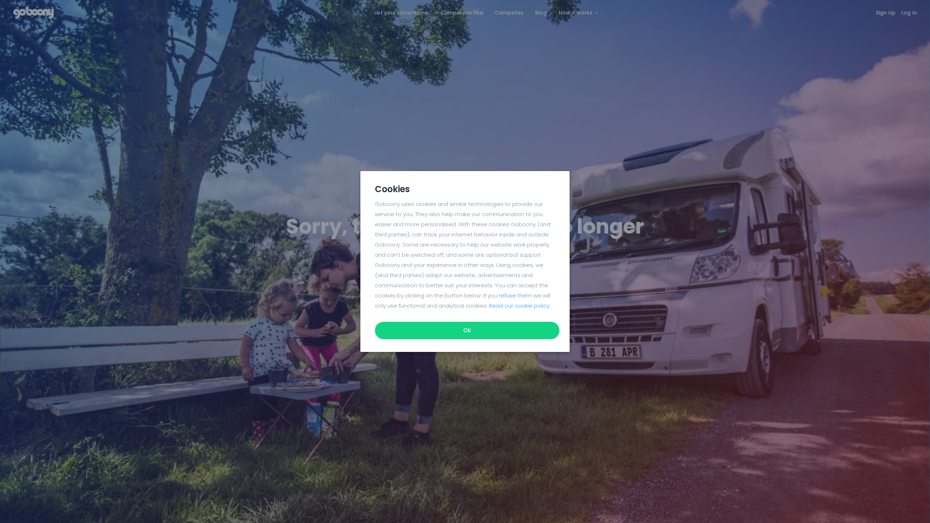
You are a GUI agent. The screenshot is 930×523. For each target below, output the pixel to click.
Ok (467, 330)
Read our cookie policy (519, 305)
